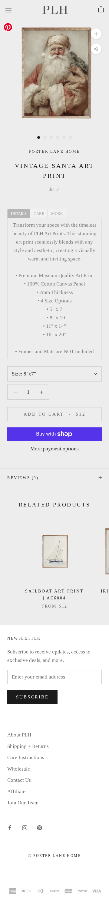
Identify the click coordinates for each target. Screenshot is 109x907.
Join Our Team (22, 803)
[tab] (18, 213)
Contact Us (19, 780)
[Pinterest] (39, 827)
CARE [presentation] (39, 213)
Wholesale (18, 769)
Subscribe (32, 697)
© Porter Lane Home (54, 856)
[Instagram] (24, 827)
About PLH (19, 735)
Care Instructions (25, 757)
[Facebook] (9, 827)
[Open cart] (101, 10)
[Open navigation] (8, 9)
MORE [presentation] (57, 213)
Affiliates (17, 791)
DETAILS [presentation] (19, 213)
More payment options (54, 449)
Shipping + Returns (28, 746)
